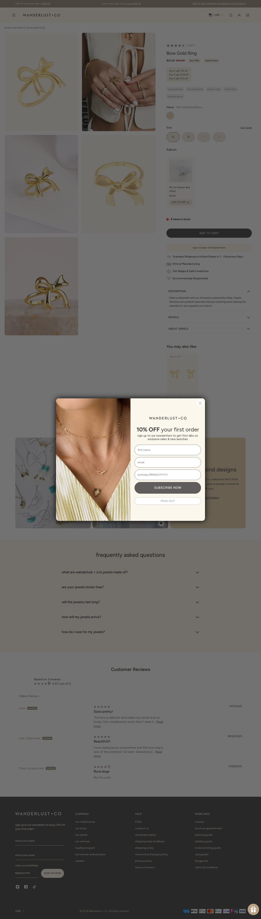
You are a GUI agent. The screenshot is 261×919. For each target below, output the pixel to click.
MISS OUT (168, 501)
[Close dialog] (200, 403)
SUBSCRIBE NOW (167, 487)
